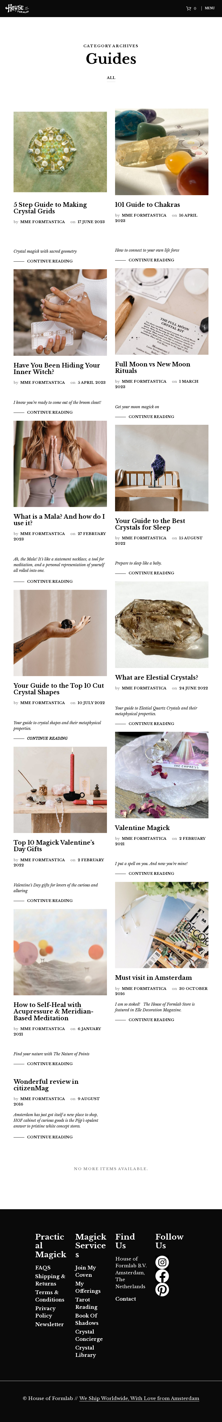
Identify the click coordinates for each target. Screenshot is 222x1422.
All (111, 77)
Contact (125, 1299)
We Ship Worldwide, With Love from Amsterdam (139, 1398)
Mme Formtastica (42, 222)
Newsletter (49, 1325)
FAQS (43, 1268)
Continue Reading (50, 261)
